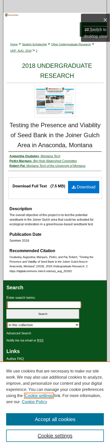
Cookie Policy (34, 402)
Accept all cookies (55, 419)
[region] (55, 404)
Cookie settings (39, 395)
